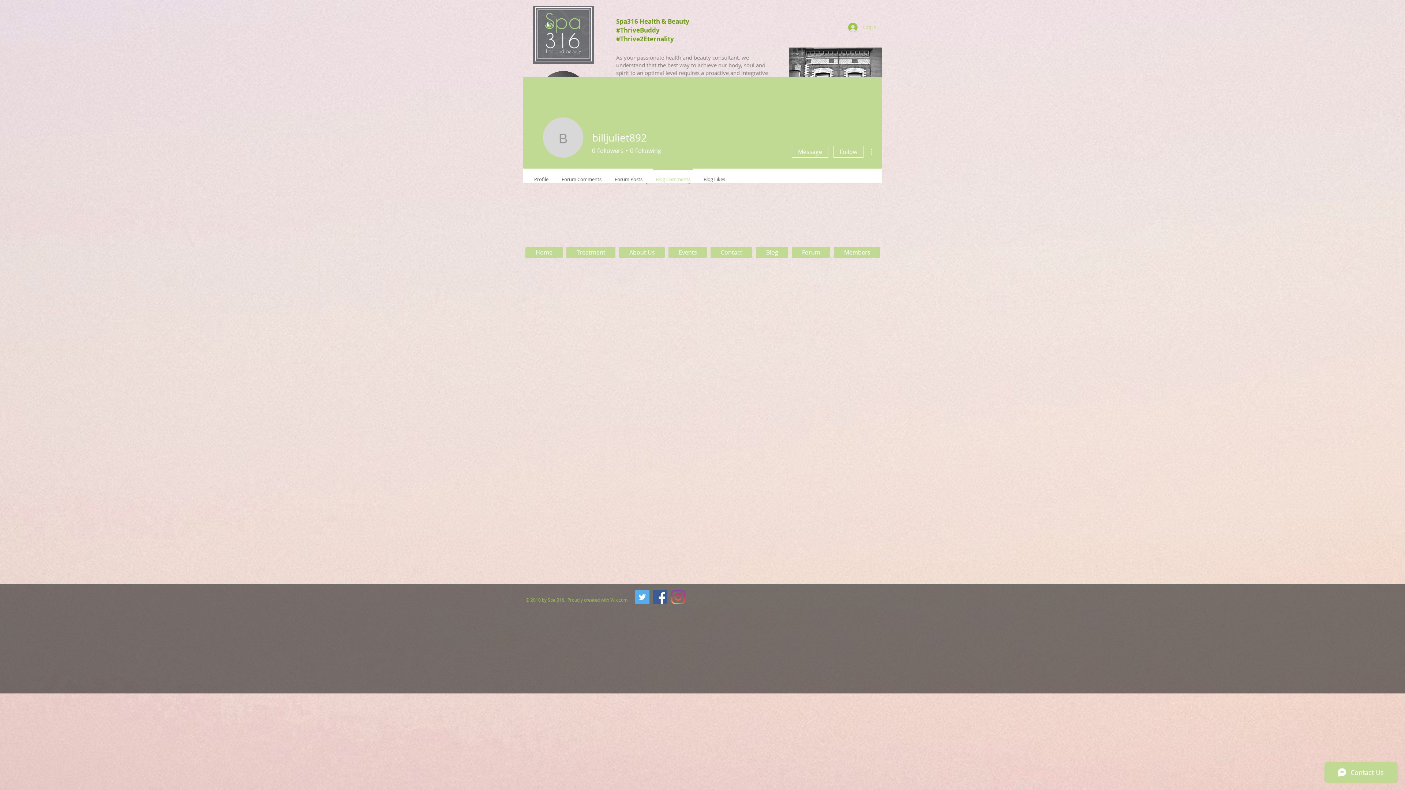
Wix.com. (620, 600)
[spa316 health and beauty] (660, 597)
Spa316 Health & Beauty (652, 21)
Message (810, 152)
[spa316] (642, 597)
